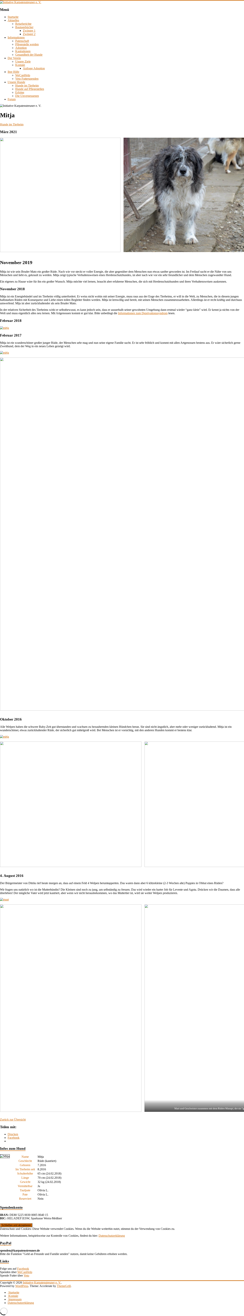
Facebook (23, 1268)
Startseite (13, 16)
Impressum (15, 1299)
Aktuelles (13, 20)
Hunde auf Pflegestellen (29, 89)
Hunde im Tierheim (27, 85)
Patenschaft (22, 41)
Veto (26, 1275)
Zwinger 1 (29, 30)
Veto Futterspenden (27, 78)
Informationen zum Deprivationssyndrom (143, 313)
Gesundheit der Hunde (29, 54)
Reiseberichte (23, 23)
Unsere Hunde (16, 82)
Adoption (21, 47)
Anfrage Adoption (34, 68)
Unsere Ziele (23, 61)
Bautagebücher (24, 27)
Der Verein (14, 58)
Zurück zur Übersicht (13, 1119)
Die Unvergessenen (27, 95)
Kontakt (20, 65)
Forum (12, 99)
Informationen (16, 37)
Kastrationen (22, 51)
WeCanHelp (22, 75)
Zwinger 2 (29, 34)
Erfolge (19, 92)
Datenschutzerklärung (112, 1235)
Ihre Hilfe (13, 71)
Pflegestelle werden (27, 44)
